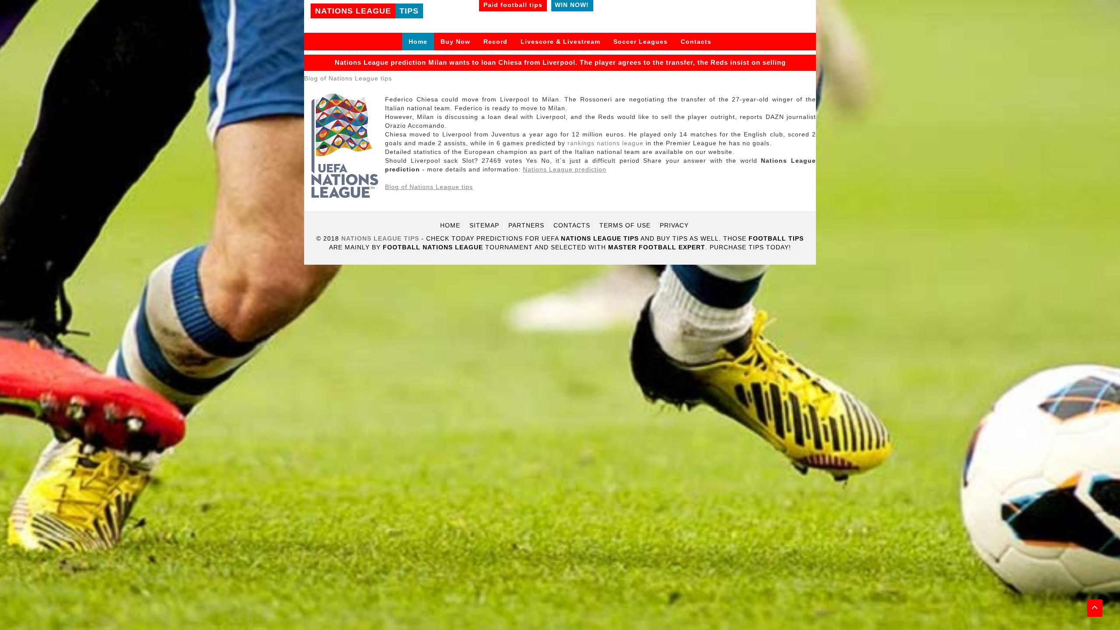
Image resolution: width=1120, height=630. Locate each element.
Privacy (674, 225)
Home (418, 41)
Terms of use (625, 225)
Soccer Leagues (640, 41)
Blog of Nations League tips (348, 78)
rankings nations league (605, 143)
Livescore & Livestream (560, 41)
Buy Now (455, 41)
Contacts (696, 41)
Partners (526, 225)
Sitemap (484, 225)
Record (495, 41)
